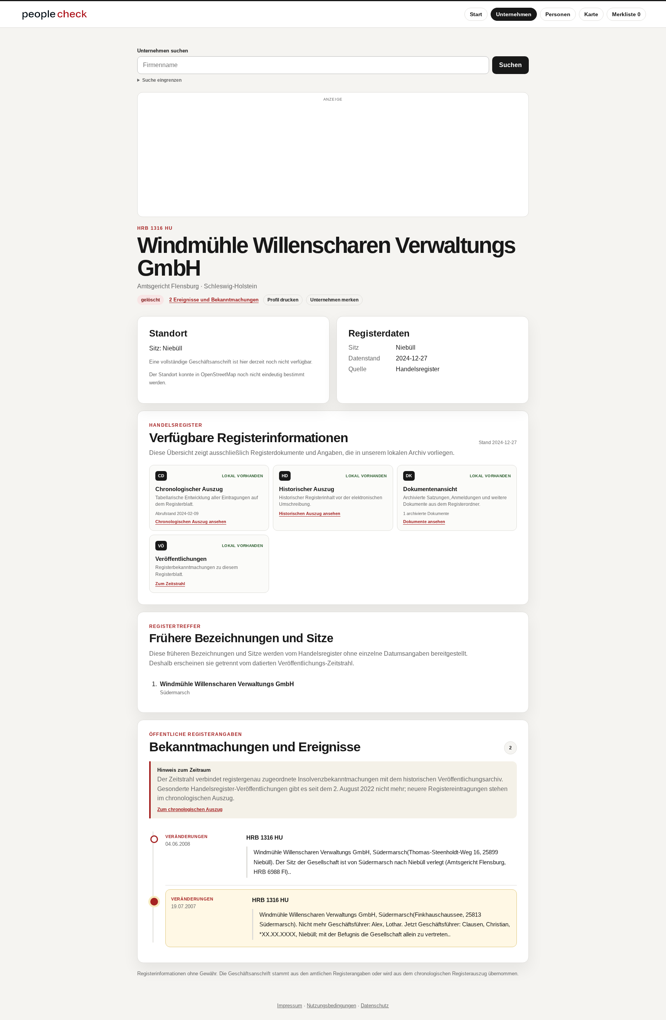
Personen (557, 14)
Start (476, 14)
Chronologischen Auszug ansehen (190, 521)
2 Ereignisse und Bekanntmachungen (214, 300)
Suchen (510, 65)
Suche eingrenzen (162, 80)
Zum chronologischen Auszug (189, 809)
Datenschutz (375, 1005)
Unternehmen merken (334, 300)
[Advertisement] (333, 158)
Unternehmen (513, 14)
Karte (591, 14)
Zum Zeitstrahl (170, 583)
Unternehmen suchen (162, 51)
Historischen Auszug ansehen (309, 513)
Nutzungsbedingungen (331, 1005)
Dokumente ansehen (424, 521)
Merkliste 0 (626, 14)
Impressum (289, 1005)
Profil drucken (282, 300)
